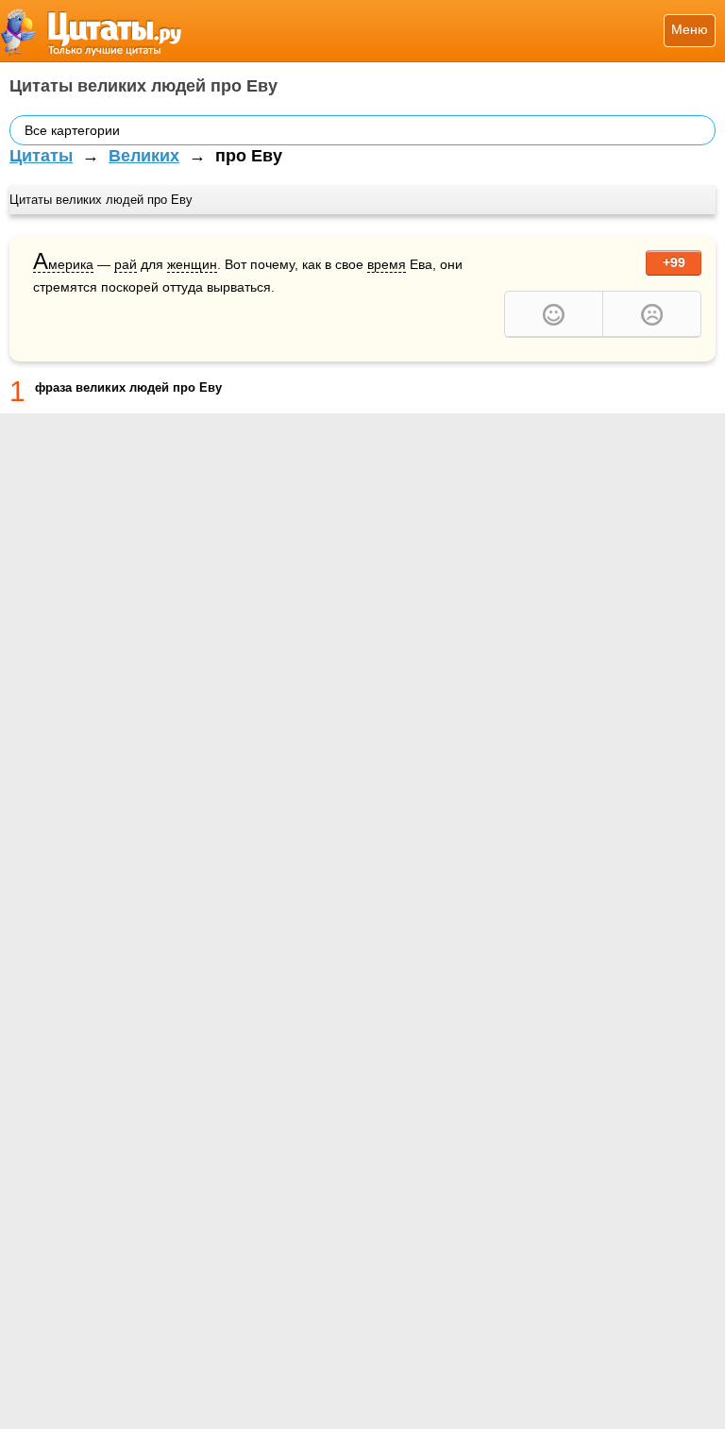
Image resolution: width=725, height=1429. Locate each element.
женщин (192, 264)
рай (125, 264)
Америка (63, 265)
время (386, 264)
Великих (144, 155)
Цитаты (41, 155)
